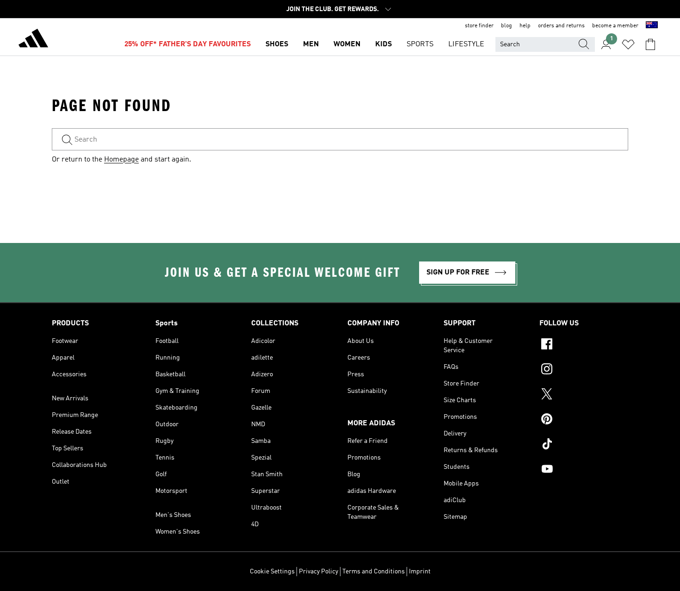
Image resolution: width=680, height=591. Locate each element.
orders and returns (561, 26)
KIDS (383, 44)
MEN (311, 44)
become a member (615, 26)
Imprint (420, 571)
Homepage (121, 159)
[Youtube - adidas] (583, 470)
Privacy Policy (318, 571)
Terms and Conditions (373, 571)
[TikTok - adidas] (583, 445)
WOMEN (347, 44)
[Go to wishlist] (628, 44)
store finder (479, 26)
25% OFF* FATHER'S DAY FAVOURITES (187, 44)
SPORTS (420, 44)
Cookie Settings (272, 571)
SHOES (277, 44)
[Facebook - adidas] (583, 345)
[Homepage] (33, 40)
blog (506, 26)
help (525, 26)
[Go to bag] (650, 44)
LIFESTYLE (466, 44)
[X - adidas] (583, 395)
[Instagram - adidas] (583, 370)
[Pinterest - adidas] (583, 420)
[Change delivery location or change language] (651, 26)
